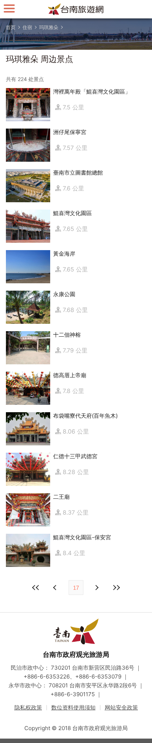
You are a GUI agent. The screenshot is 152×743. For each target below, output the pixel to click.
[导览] (9, 8)
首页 (10, 27)
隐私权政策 (28, 707)
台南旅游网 (76, 9)
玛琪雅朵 (48, 27)
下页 (55, 587)
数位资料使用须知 (73, 707)
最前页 (35, 587)
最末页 (116, 587)
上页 (96, 587)
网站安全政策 (121, 707)
